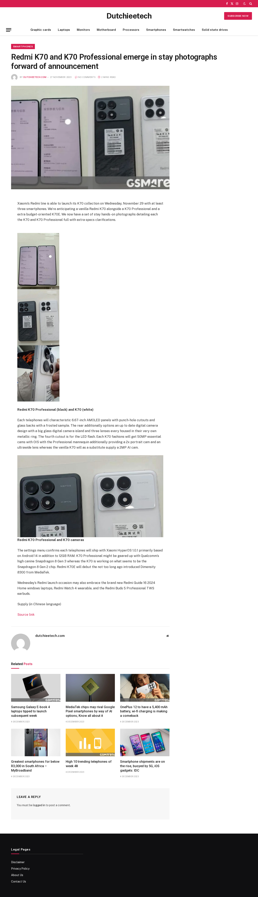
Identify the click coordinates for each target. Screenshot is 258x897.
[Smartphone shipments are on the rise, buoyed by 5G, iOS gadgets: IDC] (145, 742)
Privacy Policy (20, 868)
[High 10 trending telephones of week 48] (90, 742)
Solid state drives (215, 29)
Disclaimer (18, 862)
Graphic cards (40, 29)
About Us (17, 875)
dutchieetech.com (34, 77)
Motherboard (106, 29)
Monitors (83, 29)
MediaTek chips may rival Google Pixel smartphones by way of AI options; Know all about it (90, 711)
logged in (39, 805)
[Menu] (8, 29)
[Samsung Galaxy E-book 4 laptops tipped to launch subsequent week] (35, 688)
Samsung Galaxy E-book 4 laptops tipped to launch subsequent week (30, 711)
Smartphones (156, 29)
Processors (131, 29)
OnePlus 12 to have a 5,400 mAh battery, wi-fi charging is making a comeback (143, 711)
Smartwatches (184, 29)
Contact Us (18, 881)
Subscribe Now (238, 15)
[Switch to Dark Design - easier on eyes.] (244, 3)
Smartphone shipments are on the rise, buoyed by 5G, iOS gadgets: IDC (142, 766)
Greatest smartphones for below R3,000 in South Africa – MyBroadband (35, 766)
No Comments (87, 77)
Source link (25, 615)
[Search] (250, 3)
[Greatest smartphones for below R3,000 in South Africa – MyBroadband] (35, 742)
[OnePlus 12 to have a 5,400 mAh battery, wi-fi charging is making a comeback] (145, 688)
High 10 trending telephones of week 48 (89, 764)
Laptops (64, 29)
